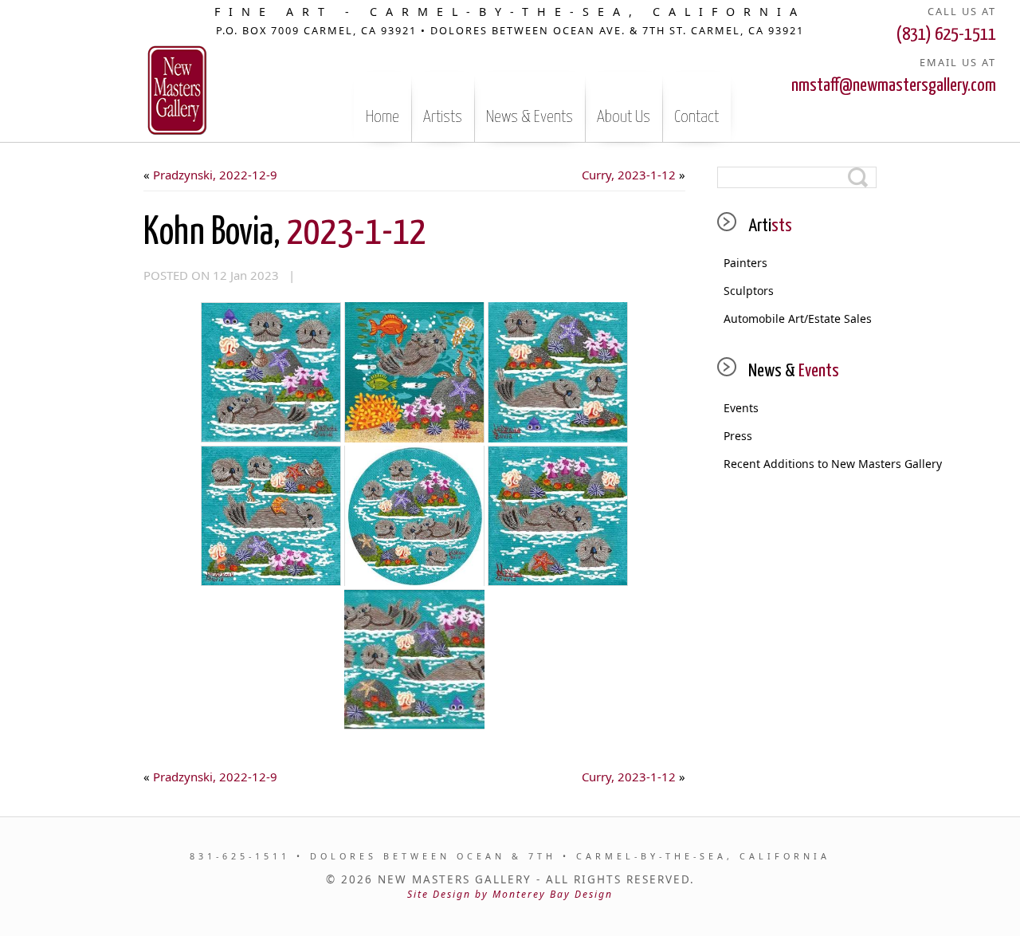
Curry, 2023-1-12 (629, 175)
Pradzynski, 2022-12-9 (215, 175)
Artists (442, 117)
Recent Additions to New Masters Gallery (800, 463)
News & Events (529, 117)
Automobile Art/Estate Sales (798, 318)
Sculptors (749, 290)
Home (382, 117)
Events (741, 407)
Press (738, 435)
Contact (696, 117)
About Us (623, 117)
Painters (745, 262)
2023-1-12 (284, 233)
